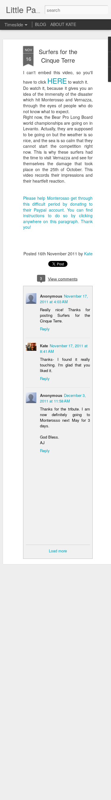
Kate (88, 254)
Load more (58, 551)
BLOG (40, 24)
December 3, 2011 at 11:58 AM (63, 398)
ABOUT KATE (63, 24)
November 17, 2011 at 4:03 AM (64, 298)
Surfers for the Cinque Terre (58, 55)
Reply (45, 329)
